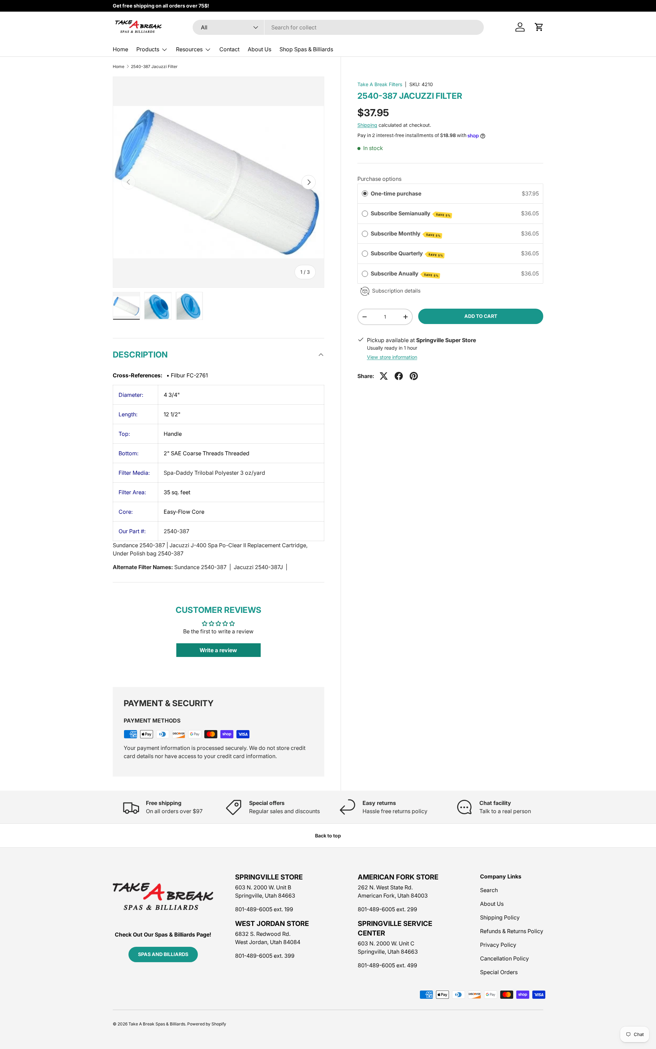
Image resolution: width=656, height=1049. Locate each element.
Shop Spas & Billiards (306, 49)
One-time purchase (396, 193)
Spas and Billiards (163, 954)
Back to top (328, 835)
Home (120, 49)
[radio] (365, 193)
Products (147, 49)
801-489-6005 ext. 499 (387, 965)
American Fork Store (398, 877)
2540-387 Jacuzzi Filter (154, 67)
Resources (189, 49)
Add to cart (480, 316)
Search (489, 890)
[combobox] (338, 27)
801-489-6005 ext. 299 (387, 909)
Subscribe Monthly (406, 234)
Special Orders (499, 972)
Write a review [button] (218, 650)
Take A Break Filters (379, 84)
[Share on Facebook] (398, 376)
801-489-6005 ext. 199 (264, 909)
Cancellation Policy (504, 958)
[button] (539, 27)
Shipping (367, 125)
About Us (259, 49)
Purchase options (379, 178)
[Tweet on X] (383, 376)
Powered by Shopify (206, 1023)
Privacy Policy (498, 944)
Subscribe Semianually (411, 213)
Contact (229, 49)
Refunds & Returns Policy (511, 931)
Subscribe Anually (405, 274)
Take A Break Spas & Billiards (156, 1023)
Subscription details (396, 290)
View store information (392, 357)
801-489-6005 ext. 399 (265, 955)
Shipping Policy (500, 917)
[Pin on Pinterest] (413, 376)
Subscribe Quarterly (407, 253)
